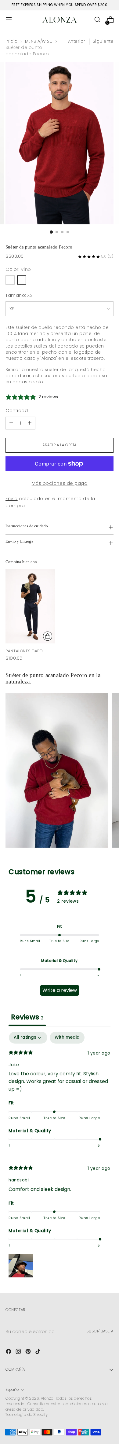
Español (12, 1389)
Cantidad (16, 410)
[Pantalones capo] (30, 606)
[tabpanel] (59, 1155)
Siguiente (103, 41)
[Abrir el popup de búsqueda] (97, 19)
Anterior (76, 41)
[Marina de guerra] (10, 280)
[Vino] (21, 280)
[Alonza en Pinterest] (28, 1352)
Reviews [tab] (27, 1017)
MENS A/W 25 (38, 41)
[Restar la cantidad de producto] (11, 423)
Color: (18, 269)
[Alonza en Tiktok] (38, 1352)
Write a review (59, 990)
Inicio (11, 41)
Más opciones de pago (60, 483)
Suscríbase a (100, 1331)
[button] (21, 1265)
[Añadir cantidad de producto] (29, 423)
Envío (11, 498)
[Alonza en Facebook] (9, 1352)
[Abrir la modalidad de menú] (8, 19)
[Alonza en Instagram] (19, 1352)
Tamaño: (19, 295)
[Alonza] (59, 19)
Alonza (47, 1398)
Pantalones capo (23, 651)
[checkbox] (67, 1038)
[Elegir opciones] (47, 636)
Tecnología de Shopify (26, 1414)
